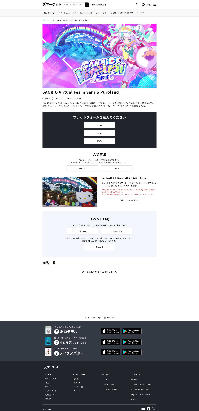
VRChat (99, 125)
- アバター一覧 (78, 387)
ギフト (104, 379)
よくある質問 (135, 374)
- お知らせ (47, 387)
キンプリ (140, 13)
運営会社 (134, 399)
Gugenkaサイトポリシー (140, 394)
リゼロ (113, 13)
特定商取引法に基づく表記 (141, 384)
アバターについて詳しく (129, 200)
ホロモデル (48, 374)
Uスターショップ (109, 384)
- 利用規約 (47, 399)
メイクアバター (79, 374)
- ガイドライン (78, 391)
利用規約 (134, 379)
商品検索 (105, 374)
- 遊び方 (47, 383)
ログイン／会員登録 (98, 4)
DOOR (99, 133)
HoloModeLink (86, 13)
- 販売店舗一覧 (49, 395)
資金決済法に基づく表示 (140, 389)
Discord (99, 247)
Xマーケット (47, 20)
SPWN (99, 141)
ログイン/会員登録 (109, 389)
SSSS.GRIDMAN (126, 13)
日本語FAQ (82, 231)
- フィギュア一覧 (50, 391)
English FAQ (117, 231)
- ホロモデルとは (50, 379)
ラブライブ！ (101, 13)
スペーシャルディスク (67, 13)
